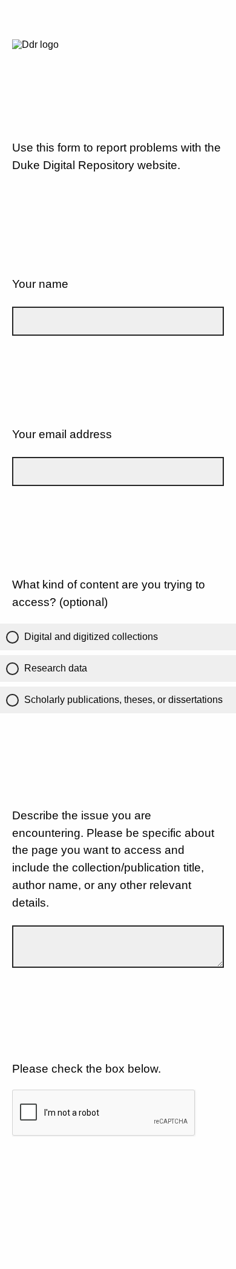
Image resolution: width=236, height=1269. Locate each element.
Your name (40, 284)
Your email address (62, 434)
